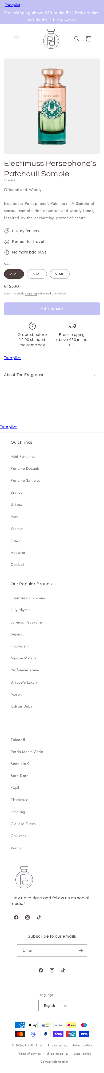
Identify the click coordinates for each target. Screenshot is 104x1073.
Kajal (15, 788)
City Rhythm (21, 610)
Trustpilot (13, 5)
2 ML (14, 274)
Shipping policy (57, 1053)
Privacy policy (57, 1045)
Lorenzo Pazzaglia (26, 622)
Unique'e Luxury (24, 682)
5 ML (37, 274)
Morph (16, 694)
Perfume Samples (26, 480)
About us (18, 552)
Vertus (16, 848)
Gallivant (18, 835)
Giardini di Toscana (28, 598)
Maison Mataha (24, 658)
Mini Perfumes (23, 456)
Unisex (16, 504)
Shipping (31, 294)
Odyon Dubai (22, 706)
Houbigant (20, 646)
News (15, 540)
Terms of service (29, 1053)
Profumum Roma (25, 670)
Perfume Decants (25, 468)
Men (14, 516)
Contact (17, 564)
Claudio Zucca (23, 823)
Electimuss (20, 799)
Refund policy (82, 1045)
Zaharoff (18, 739)
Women (17, 528)
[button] (16, 39)
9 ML (59, 274)
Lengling (18, 811)
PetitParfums (33, 1045)
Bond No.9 (20, 763)
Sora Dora (20, 775)
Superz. (17, 634)
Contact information (55, 1061)
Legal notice (82, 1053)
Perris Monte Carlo (27, 751)
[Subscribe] (81, 950)
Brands (17, 492)
